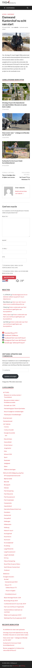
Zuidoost (7, 570)
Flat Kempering (8, 491)
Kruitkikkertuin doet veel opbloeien (14, 629)
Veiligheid (7, 463)
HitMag (23, 665)
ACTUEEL (4, 14)
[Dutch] (3, 280)
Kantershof (11, 14)
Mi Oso (6, 558)
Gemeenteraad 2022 (11, 582)
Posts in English (10, 590)
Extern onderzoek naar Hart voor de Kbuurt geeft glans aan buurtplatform (14, 309)
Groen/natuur (8, 445)
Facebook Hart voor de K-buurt (15, 338)
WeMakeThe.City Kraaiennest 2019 (15, 618)
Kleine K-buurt (8, 530)
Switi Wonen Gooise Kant (12, 567)
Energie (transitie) (9, 433)
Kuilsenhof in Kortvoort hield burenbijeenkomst (12, 162)
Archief (6, 579)
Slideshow (6, 573)
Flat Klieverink (8, 494)
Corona (6, 427)
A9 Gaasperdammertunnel (12, 475)
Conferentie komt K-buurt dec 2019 (15, 603)
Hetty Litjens (7, 314)
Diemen (6, 488)
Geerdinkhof (8, 506)
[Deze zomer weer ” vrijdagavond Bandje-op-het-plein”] (16, 122)
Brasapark (7, 485)
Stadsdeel (7, 460)
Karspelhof (7, 518)
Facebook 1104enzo (11, 335)
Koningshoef (8, 533)
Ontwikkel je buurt (10, 594)
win (6, 435)
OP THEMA (6, 424)
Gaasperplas (8, 503)
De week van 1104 (9, 405)
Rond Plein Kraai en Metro (12, 564)
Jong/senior (7, 448)
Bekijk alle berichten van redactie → (21, 192)
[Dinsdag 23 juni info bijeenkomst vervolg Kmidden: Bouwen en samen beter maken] (16, 92)
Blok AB (6, 481)
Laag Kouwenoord (9, 552)
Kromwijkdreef (8, 542)
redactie (16, 27)
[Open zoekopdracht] (27, 8)
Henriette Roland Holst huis (12, 509)
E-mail (5, 248)
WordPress (16, 665)
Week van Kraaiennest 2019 (12, 615)
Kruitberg (7, 546)
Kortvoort (7, 539)
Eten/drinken (8, 439)
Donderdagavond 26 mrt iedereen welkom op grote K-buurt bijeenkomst (15, 297)
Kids (5, 451)
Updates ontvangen (10, 376)
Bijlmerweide (8, 478)
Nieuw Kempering (9, 561)
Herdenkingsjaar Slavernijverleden (14, 408)
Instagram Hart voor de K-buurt (15, 340)
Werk (5, 466)
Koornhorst (7, 536)
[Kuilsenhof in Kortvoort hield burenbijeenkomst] (16, 150)
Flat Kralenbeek (9, 500)
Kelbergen (7, 521)
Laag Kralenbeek (9, 555)
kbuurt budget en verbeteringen (13, 411)
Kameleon (7, 512)
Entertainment (7, 418)
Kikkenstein (7, 524)
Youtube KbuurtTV (10, 333)
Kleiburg (6, 527)
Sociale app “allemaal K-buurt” (14, 343)
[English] (6, 280)
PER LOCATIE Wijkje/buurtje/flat (13, 473)
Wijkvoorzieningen (10, 469)
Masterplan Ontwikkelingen (12, 414)
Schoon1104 (8, 454)
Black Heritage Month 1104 (12, 597)
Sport (5, 457)
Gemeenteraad (7, 421)
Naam (4, 240)
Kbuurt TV (8, 585)
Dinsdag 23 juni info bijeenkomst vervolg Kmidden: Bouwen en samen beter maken (14, 105)
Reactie (5, 216)
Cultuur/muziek (9, 430)
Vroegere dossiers (8, 576)
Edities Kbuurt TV (11, 587)
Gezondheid (7, 442)
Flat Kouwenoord (9, 497)
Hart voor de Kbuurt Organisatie (14, 607)
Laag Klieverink (8, 549)
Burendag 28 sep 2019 (11, 600)
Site (3, 257)
